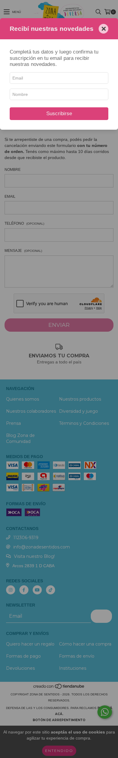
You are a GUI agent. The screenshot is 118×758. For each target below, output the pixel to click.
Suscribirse (59, 113)
